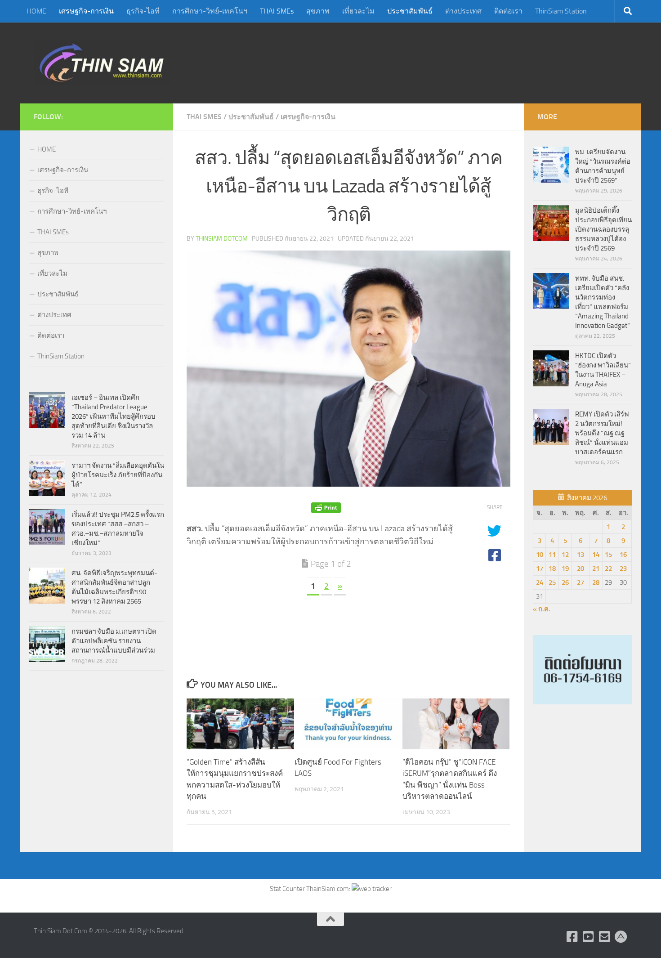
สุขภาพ (318, 11)
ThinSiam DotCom (222, 238)
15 (608, 555)
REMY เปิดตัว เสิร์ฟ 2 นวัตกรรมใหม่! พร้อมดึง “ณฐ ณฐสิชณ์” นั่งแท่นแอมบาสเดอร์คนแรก (602, 433)
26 (565, 582)
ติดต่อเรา (508, 11)
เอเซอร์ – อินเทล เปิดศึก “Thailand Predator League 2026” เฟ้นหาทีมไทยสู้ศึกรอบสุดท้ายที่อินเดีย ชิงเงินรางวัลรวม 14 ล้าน (113, 416)
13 (580, 555)
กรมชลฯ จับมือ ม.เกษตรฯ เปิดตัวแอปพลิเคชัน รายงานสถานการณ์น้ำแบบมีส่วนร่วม (113, 640)
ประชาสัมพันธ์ (410, 11)
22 (608, 568)
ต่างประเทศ (463, 11)
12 (565, 555)
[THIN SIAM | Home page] (102, 62)
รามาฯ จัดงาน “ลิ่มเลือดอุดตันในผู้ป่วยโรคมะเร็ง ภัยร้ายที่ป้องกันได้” (117, 474)
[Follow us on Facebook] (572, 937)
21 (595, 568)
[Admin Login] (621, 937)
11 (552, 555)
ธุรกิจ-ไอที (143, 11)
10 (539, 555)
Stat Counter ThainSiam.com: (311, 889)
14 (595, 555)
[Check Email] (604, 937)
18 (552, 568)
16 (623, 555)
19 (565, 568)
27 (580, 582)
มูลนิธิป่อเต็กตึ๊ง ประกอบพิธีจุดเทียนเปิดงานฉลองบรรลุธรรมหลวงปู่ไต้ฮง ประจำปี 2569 (603, 229)
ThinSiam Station (561, 11)
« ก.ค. (541, 609)
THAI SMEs (277, 11)
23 (623, 568)
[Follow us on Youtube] (588, 937)
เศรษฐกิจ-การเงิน (86, 11)
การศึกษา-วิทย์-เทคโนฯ (209, 11)
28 (595, 582)
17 (539, 568)
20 (580, 568)
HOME (36, 11)
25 (552, 582)
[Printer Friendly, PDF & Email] (326, 507)
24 (539, 582)
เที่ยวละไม (358, 11)
